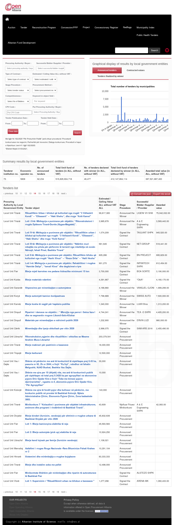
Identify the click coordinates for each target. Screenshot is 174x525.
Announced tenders (107, 70)
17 (48, 193)
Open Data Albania (18, 503)
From (7, 124)
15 (39, 193)
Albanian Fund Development (22, 42)
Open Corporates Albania (21, 510)
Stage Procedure (13, 85)
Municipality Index (145, 27)
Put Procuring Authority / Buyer (47, 107)
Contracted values (136, 70)
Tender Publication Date (16, 118)
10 (16, 193)
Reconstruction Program (44, 27)
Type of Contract (13, 74)
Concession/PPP (69, 27)
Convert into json (142, 193)
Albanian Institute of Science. (40, 521)
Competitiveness (13, 96)
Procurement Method (42, 85)
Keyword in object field (43, 96)
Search (154, 50)
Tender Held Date (49, 118)
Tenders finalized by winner (111, 76)
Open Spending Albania (20, 507)
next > (64, 193)
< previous (8, 193)
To (25, 124)
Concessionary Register (106, 27)
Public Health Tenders (147, 35)
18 (53, 193)
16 (44, 193)
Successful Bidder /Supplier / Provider (53, 63)
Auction (11, 27)
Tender (23, 27)
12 (25, 193)
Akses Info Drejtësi (18, 514)
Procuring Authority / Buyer (18, 63)
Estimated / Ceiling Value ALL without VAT (52, 74)
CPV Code (10, 107)
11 (21, 193)
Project (86, 27)
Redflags (127, 27)
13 (30, 193)
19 (58, 193)
